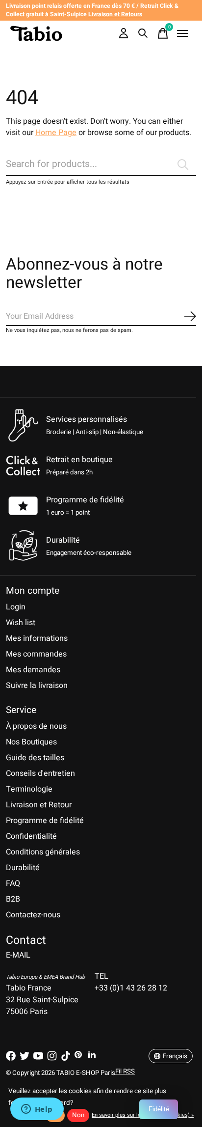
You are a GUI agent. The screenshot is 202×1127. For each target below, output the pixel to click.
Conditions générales (43, 852)
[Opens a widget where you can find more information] (37, 1110)
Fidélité (159, 1109)
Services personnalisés (86, 419)
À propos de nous (36, 726)
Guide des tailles (35, 758)
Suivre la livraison (37, 685)
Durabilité (23, 868)
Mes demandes (33, 670)
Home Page (55, 132)
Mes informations (37, 638)
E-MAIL (18, 955)
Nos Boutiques (31, 742)
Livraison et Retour (39, 805)
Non (78, 1115)
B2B (13, 899)
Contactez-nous (33, 915)
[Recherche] (143, 33)
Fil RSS (125, 1071)
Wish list (20, 623)
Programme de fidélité (85, 500)
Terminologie (29, 789)
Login (15, 607)
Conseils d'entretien (40, 773)
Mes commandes (36, 654)
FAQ (13, 883)
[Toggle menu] (182, 33)
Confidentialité (31, 836)
